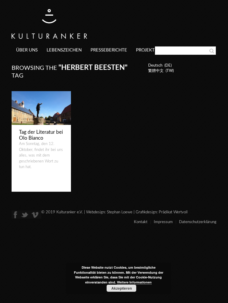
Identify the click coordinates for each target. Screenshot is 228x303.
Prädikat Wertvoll (173, 212)
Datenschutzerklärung (197, 222)
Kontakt (141, 222)
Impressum (163, 222)
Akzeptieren (121, 288)
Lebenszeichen (64, 50)
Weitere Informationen (134, 282)
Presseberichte (109, 50)
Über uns (27, 50)
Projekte (146, 50)
